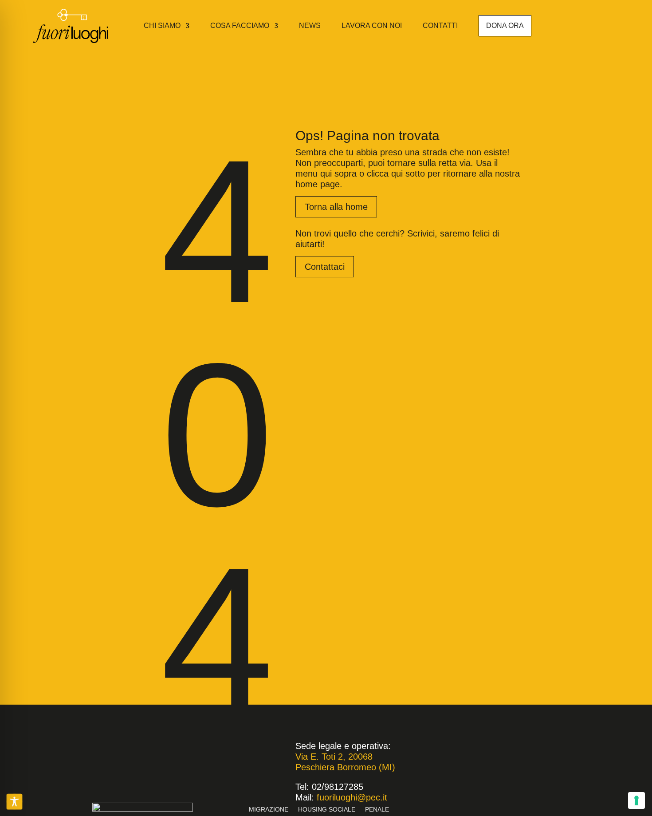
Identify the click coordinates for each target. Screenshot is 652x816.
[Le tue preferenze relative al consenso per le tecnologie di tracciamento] (636, 800)
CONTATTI (440, 25)
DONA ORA (505, 25)
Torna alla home (336, 207)
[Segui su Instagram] (600, 24)
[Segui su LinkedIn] (615, 24)
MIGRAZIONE (268, 809)
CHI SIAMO (162, 25)
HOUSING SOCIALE (326, 809)
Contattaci (325, 267)
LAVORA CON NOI (372, 25)
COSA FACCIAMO (239, 25)
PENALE (377, 809)
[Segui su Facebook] (586, 24)
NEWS (310, 25)
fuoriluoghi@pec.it (352, 797)
